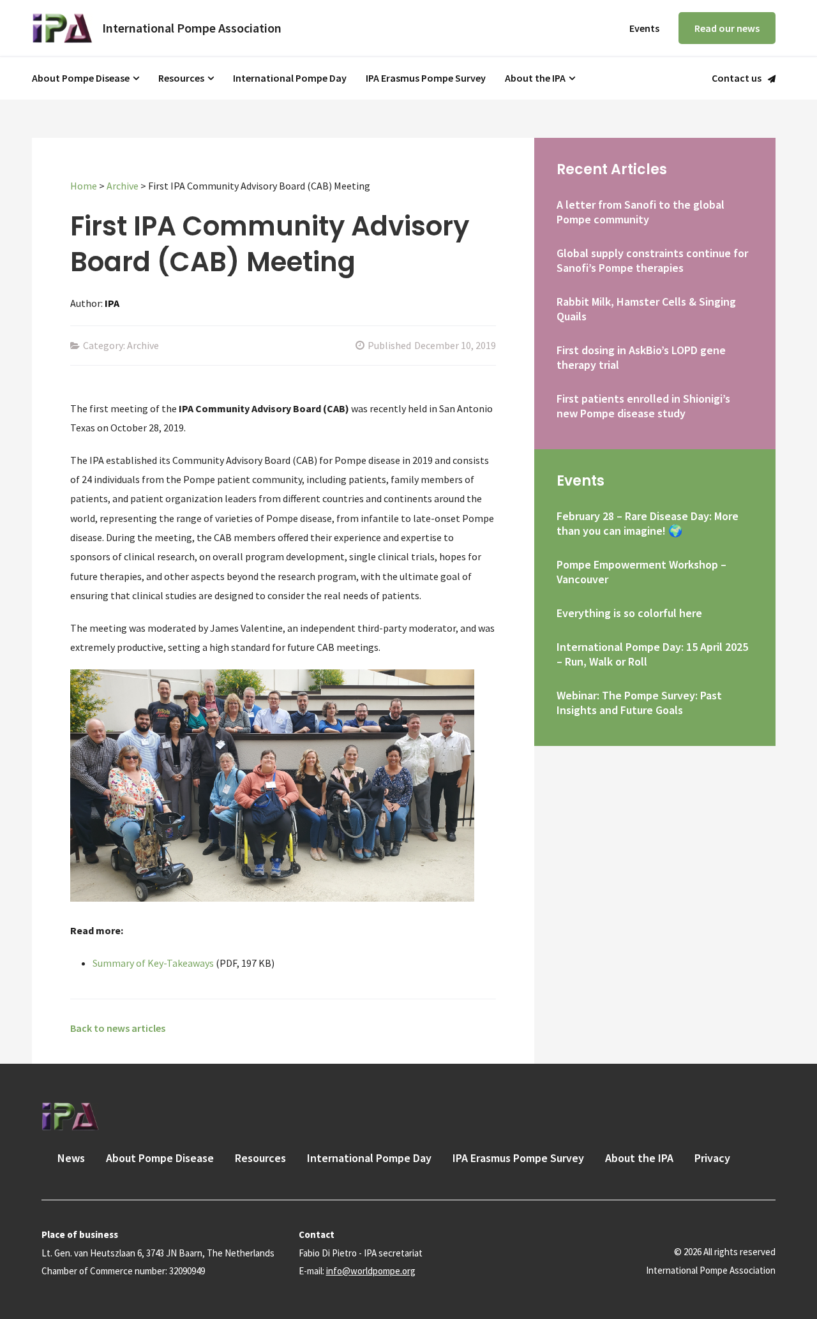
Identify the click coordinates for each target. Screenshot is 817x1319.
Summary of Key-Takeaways (153, 963)
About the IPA (535, 77)
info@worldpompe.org (371, 1271)
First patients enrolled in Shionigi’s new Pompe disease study (643, 406)
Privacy (712, 1158)
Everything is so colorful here (629, 613)
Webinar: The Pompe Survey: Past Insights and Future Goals (639, 702)
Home (83, 185)
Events (644, 28)
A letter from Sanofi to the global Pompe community (640, 212)
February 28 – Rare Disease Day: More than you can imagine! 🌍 (647, 523)
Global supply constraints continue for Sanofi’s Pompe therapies (652, 260)
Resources (181, 77)
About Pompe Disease (81, 77)
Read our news (727, 28)
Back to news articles (117, 1028)
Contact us (736, 78)
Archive (123, 185)
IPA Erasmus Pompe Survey (426, 77)
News (71, 1158)
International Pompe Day (290, 77)
